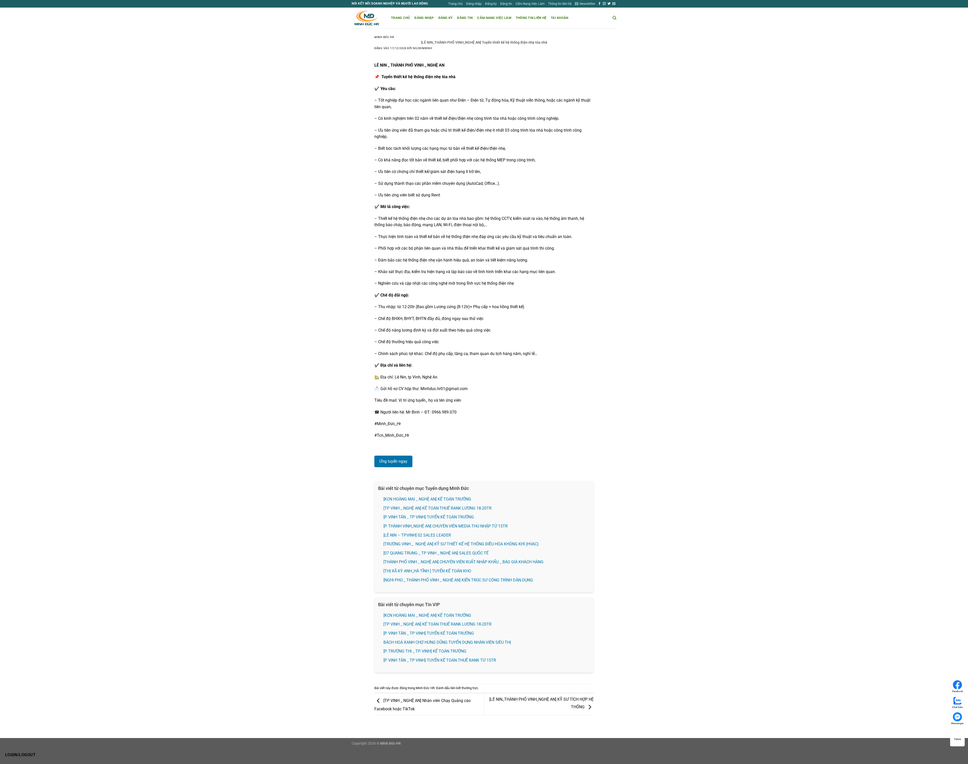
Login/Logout (20, 755)
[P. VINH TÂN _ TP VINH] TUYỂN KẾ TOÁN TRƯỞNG (428, 517)
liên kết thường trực (464, 688)
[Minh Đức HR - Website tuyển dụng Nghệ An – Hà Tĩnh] (367, 18)
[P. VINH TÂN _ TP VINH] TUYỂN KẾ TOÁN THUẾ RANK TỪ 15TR (439, 660)
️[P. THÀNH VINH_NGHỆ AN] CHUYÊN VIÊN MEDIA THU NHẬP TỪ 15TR (445, 526)
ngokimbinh (422, 48)
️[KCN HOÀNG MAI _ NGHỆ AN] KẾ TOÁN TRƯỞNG (427, 499)
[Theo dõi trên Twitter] (609, 4)
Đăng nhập (473, 4)
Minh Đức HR (384, 37)
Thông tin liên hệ (559, 4)
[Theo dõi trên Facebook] (599, 4)
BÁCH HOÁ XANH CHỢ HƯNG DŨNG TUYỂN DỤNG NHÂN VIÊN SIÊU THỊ (447, 642)
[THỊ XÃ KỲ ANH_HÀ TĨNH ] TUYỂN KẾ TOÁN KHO (427, 571)
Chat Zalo (957, 707)
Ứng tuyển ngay (393, 461)
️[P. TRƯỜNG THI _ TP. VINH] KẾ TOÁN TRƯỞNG (424, 651)
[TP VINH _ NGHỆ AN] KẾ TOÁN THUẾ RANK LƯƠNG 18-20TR (437, 508)
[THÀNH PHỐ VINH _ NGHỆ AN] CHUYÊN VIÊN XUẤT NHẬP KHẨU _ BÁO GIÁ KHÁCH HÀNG (463, 562)
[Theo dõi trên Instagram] (604, 4)
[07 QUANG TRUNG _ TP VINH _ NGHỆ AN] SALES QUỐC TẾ (436, 553)
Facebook (957, 691)
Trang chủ (455, 4)
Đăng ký (491, 4)
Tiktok (957, 739)
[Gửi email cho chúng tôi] (613, 4)
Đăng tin (506, 4)
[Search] (614, 18)
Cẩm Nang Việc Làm (530, 4)
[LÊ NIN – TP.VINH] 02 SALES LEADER (417, 535)
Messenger (957, 723)
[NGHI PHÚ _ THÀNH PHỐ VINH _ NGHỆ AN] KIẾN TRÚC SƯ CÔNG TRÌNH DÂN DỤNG (458, 580)
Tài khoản (559, 18)
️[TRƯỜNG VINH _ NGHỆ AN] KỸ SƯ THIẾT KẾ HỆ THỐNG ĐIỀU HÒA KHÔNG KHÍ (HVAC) (461, 544)
